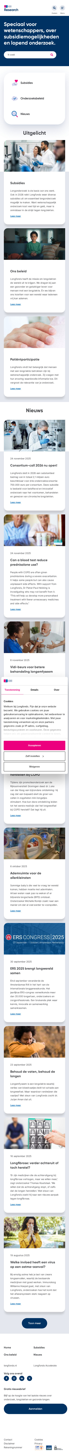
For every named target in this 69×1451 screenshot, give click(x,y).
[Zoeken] (54, 8)
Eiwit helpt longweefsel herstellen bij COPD (34, 774)
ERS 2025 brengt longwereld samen (34, 972)
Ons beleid (34, 270)
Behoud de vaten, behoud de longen (34, 1070)
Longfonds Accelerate (45, 1365)
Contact (8, 1439)
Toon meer (34, 1323)
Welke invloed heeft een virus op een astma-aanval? (34, 1264)
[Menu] (62, 8)
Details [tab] (35, 690)
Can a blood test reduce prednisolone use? (34, 566)
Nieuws (38, 1354)
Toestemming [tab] (12, 690)
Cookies (38, 1439)
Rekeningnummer (13, 1447)
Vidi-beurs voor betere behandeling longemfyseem (34, 671)
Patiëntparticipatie (34, 356)
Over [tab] (56, 690)
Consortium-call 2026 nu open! (34, 465)
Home (7, 1347)
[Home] (11, 8)
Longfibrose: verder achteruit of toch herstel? (34, 1165)
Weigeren (34, 766)
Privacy (38, 1443)
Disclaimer (9, 1443)
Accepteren (34, 745)
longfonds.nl (10, 1365)
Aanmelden (35, 1408)
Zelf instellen (33, 756)
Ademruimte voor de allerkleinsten (34, 873)
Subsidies (34, 182)
